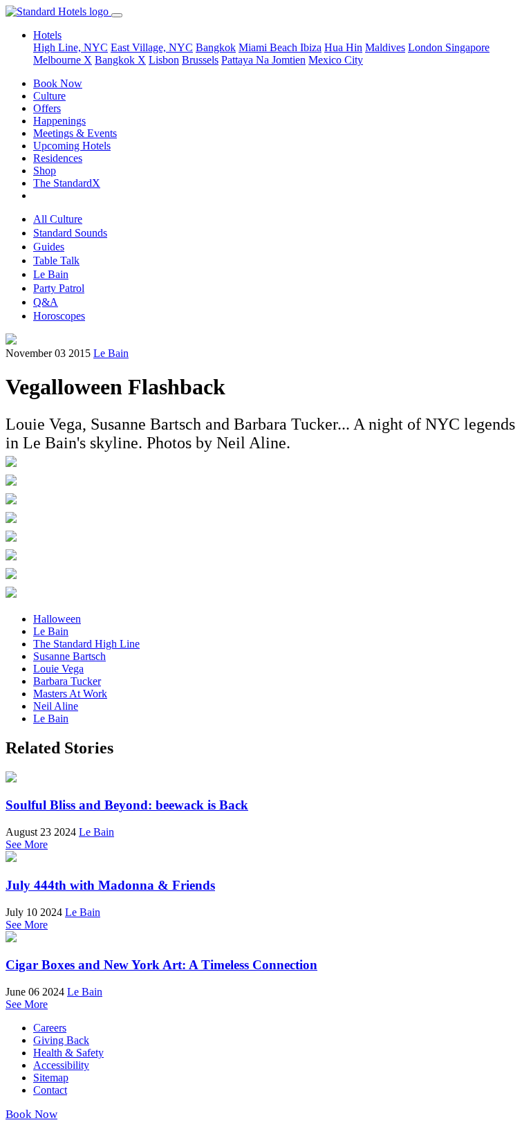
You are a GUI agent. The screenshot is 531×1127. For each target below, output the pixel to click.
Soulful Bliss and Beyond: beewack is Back (127, 805)
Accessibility (61, 1065)
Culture (49, 96)
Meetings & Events (75, 133)
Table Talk (56, 260)
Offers (47, 108)
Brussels (200, 60)
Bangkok (216, 47)
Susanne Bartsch (69, 656)
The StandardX (66, 183)
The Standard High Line (86, 644)
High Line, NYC (70, 47)
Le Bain (50, 274)
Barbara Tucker (67, 681)
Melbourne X (62, 60)
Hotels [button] (47, 35)
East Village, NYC (152, 47)
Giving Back (61, 1040)
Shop (44, 170)
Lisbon (164, 60)
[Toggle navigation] (116, 15)
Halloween (57, 619)
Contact (50, 1090)
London (426, 47)
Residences (57, 158)
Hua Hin (343, 47)
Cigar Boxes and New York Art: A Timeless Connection (161, 965)
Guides (48, 247)
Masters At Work (70, 693)
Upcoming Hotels (72, 146)
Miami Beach (269, 47)
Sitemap (50, 1077)
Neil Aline (55, 706)
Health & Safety (68, 1053)
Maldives (385, 47)
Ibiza (311, 47)
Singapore (467, 47)
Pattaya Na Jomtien (263, 60)
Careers (49, 1028)
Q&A (45, 302)
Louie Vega (58, 669)
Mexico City (335, 60)
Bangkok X (120, 60)
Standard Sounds (70, 233)
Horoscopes (59, 316)
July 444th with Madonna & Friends (110, 885)
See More (27, 844)
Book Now (57, 83)
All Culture (57, 219)
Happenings (59, 121)
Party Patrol (58, 288)
